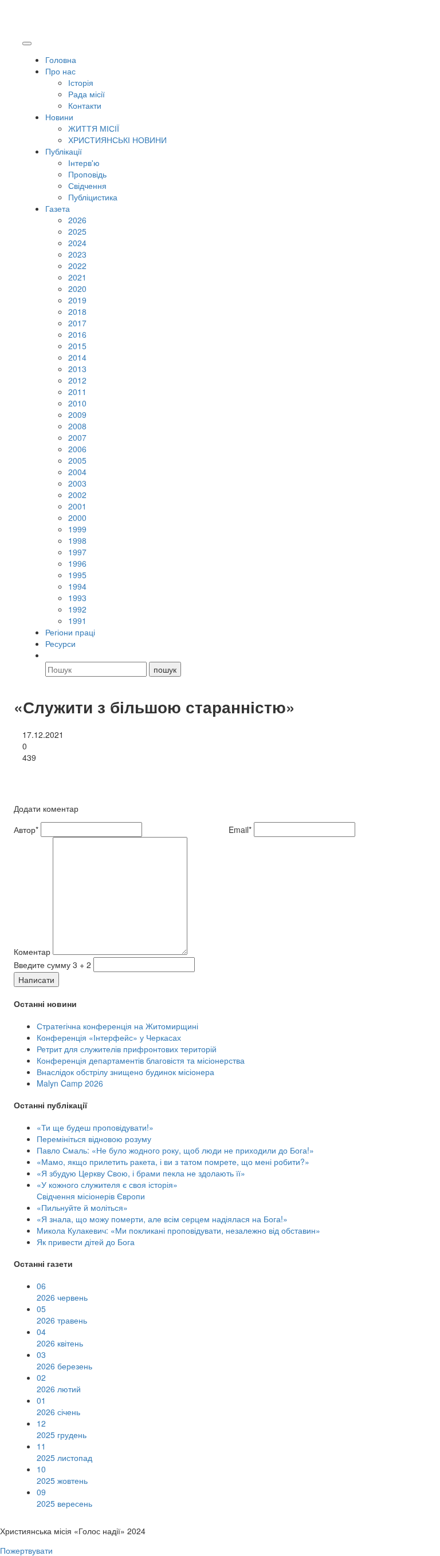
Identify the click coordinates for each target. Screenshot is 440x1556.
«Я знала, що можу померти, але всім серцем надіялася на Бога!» (162, 1219)
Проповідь (87, 174)
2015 (77, 346)
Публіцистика (92, 197)
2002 (77, 494)
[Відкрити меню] (27, 43)
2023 (77, 254)
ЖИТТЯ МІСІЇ (93, 128)
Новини (59, 117)
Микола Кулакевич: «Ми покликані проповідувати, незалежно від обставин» (178, 1230)
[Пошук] (50, 655)
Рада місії (86, 94)
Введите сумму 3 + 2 (52, 964)
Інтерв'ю (84, 162)
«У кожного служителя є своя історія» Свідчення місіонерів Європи (107, 1190)
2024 (77, 242)
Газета (57, 208)
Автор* (26, 829)
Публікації (63, 151)
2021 (77, 277)
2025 (77, 231)
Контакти (84, 105)
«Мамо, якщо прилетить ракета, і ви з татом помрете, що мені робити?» (173, 1161)
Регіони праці (70, 632)
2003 (77, 483)
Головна (60, 59)
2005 (77, 460)
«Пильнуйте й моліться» (82, 1207)
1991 (77, 620)
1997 (77, 552)
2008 (77, 426)
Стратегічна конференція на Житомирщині (117, 1026)
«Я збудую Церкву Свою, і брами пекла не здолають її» (141, 1173)
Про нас (60, 71)
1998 (77, 540)
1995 (77, 574)
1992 (77, 609)
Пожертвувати (26, 1550)
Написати (36, 979)
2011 (77, 391)
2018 (77, 311)
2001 (77, 506)
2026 (77, 220)
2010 (77, 403)
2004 (77, 471)
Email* (240, 829)
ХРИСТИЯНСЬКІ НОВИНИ (117, 139)
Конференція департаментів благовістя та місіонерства (141, 1060)
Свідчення (87, 185)
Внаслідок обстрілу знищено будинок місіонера (125, 1071)
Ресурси (60, 643)
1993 (77, 597)
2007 (77, 437)
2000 (77, 517)
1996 (77, 563)
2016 (77, 334)
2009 (77, 414)
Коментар (32, 951)
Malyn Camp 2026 (70, 1083)
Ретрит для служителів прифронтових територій (127, 1049)
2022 (77, 265)
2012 (77, 380)
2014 (77, 357)
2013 (77, 368)
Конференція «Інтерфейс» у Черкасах (109, 1037)
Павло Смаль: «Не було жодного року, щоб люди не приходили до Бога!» (175, 1150)
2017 (77, 323)
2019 (77, 300)
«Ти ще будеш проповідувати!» (95, 1127)
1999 (77, 529)
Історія (80, 82)
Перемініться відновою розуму (94, 1138)
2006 (77, 449)
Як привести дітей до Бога (86, 1241)
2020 (77, 288)
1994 (77, 586)
